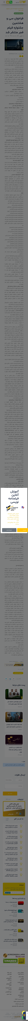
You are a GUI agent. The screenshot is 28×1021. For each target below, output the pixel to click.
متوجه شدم (9, 530)
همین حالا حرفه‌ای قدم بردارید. (13, 523)
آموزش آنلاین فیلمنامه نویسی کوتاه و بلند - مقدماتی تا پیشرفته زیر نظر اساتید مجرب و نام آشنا (13, 517)
